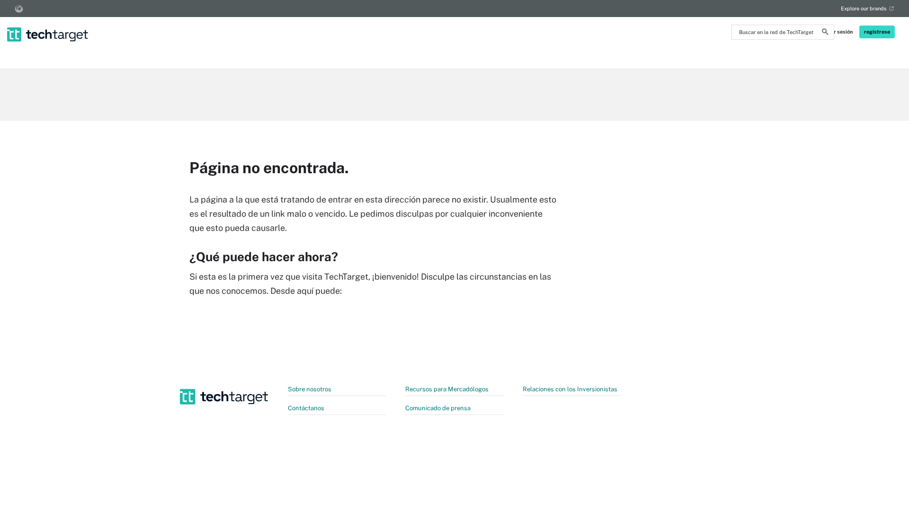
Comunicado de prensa (438, 408)
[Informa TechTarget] (19, 8)
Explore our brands (864, 8)
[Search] (825, 33)
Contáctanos (306, 408)
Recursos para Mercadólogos (447, 389)
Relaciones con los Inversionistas (570, 389)
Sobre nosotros (309, 389)
